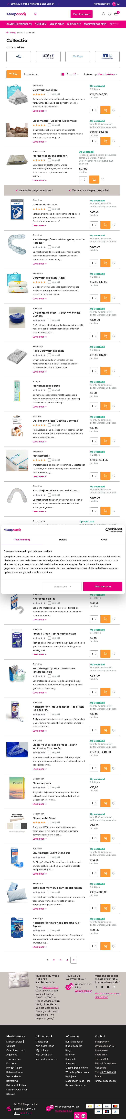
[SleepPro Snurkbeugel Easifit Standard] (17, 861)
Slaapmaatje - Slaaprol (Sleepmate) (55, 120)
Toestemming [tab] (22, 539)
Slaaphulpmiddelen (19, 24)
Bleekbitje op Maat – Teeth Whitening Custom (57, 314)
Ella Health (38, 85)
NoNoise (37, 416)
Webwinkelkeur (83, 990)
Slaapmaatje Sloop (44, 818)
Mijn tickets (42, 1050)
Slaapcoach (38, 779)
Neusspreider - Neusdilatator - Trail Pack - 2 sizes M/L (58, 708)
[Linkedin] (114, 987)
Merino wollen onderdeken (50, 155)
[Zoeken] (35, 14)
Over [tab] (104, 539)
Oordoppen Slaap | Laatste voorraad (55, 420)
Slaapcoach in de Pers (77, 1080)
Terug (12, 32)
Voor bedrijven (81, 14)
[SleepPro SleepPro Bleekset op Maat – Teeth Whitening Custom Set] (17, 754)
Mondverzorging (95, 24)
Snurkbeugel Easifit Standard (51, 852)
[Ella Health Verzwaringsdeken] (17, 98)
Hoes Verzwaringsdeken (48, 350)
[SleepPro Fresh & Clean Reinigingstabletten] (17, 642)
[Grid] (63, 74)
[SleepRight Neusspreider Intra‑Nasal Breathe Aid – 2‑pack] (17, 932)
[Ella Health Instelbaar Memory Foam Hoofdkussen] (17, 896)
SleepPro (37, 200)
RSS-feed (26, 1113)
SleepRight (38, 918)
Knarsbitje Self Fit (44, 598)
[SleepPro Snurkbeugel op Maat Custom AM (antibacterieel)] (17, 678)
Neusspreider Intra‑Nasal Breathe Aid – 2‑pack (57, 924)
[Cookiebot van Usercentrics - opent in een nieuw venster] (108, 530)
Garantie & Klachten (17, 1089)
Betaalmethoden (15, 1072)
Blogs (68, 1050)
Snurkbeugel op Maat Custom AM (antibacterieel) (54, 670)
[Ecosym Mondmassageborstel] (17, 394)
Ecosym (36, 381)
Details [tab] (63, 539)
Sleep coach (39, 151)
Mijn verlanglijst (44, 1054)
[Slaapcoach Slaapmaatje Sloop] (17, 826)
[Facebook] (96, 987)
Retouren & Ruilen (16, 1085)
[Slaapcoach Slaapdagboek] (17, 791)
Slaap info (70, 1059)
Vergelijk (56, 94)
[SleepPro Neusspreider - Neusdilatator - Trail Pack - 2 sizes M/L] (17, 716)
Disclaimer (11, 1063)
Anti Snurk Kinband (45, 204)
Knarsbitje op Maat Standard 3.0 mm (56, 490)
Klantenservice (102, 3)
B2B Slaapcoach (74, 1041)
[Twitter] (102, 987)
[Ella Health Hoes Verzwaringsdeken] (17, 359)
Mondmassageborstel (47, 385)
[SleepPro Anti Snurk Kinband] (17, 213)
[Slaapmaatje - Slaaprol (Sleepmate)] (17, 131)
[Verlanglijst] (109, 14)
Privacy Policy (14, 1067)
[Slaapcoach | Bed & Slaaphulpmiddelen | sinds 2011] (16, 14)
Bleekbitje (74, 24)
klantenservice (50, 987)
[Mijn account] (103, 14)
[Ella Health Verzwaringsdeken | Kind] (17, 286)
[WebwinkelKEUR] (54, 14)
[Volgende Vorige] (73, 960)
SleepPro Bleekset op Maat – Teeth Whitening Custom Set (55, 746)
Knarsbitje (57, 24)
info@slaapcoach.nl (105, 1080)
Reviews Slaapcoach (76, 1085)
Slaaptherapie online (76, 1067)
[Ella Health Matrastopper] (17, 464)
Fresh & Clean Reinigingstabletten (54, 633)
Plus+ (17, 1113)
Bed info (70, 1054)
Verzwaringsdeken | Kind (49, 277)
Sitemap (10, 1094)
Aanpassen (60, 586)
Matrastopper (41, 455)
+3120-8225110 (108, 1072)
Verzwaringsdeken (45, 89)
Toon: (70, 74)
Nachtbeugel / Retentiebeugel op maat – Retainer (58, 241)
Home (20, 32)
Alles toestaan (102, 586)
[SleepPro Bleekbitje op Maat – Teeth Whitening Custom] (17, 322)
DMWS (29, 1108)
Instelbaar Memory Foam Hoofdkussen (57, 887)
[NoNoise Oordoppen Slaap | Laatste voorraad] (17, 429)
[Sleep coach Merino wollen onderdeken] (17, 166)
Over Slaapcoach (15, 1050)
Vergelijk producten (46, 1059)
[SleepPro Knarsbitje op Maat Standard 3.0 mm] (17, 499)
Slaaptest (70, 1063)
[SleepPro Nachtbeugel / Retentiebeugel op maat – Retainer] (17, 249)
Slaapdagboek (42, 783)
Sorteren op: (90, 74)
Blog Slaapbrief (73, 1045)
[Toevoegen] (105, 110)
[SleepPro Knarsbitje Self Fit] (17, 607)
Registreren (42, 1041)
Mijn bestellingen (45, 1045)
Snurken (40, 24)
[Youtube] (108, 987)
